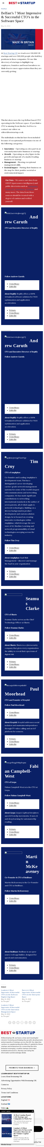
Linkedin (12, 286)
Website (12, 310)
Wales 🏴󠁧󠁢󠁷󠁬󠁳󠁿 (4, 1108)
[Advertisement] (22, 97)
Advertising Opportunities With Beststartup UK (18, 1080)
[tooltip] (9, 1022)
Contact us (5, 1085)
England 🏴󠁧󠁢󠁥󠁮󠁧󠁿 (5, 1100)
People (4, 8)
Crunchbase (20, 189)
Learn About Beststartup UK (11, 1076)
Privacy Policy (6, 1089)
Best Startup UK (10, 53)
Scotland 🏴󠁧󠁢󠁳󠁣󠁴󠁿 (5, 1104)
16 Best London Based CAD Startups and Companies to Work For (23, 1117)
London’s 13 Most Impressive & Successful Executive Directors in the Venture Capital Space (23, 1131)
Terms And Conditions (9, 1093)
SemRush (30, 189)
